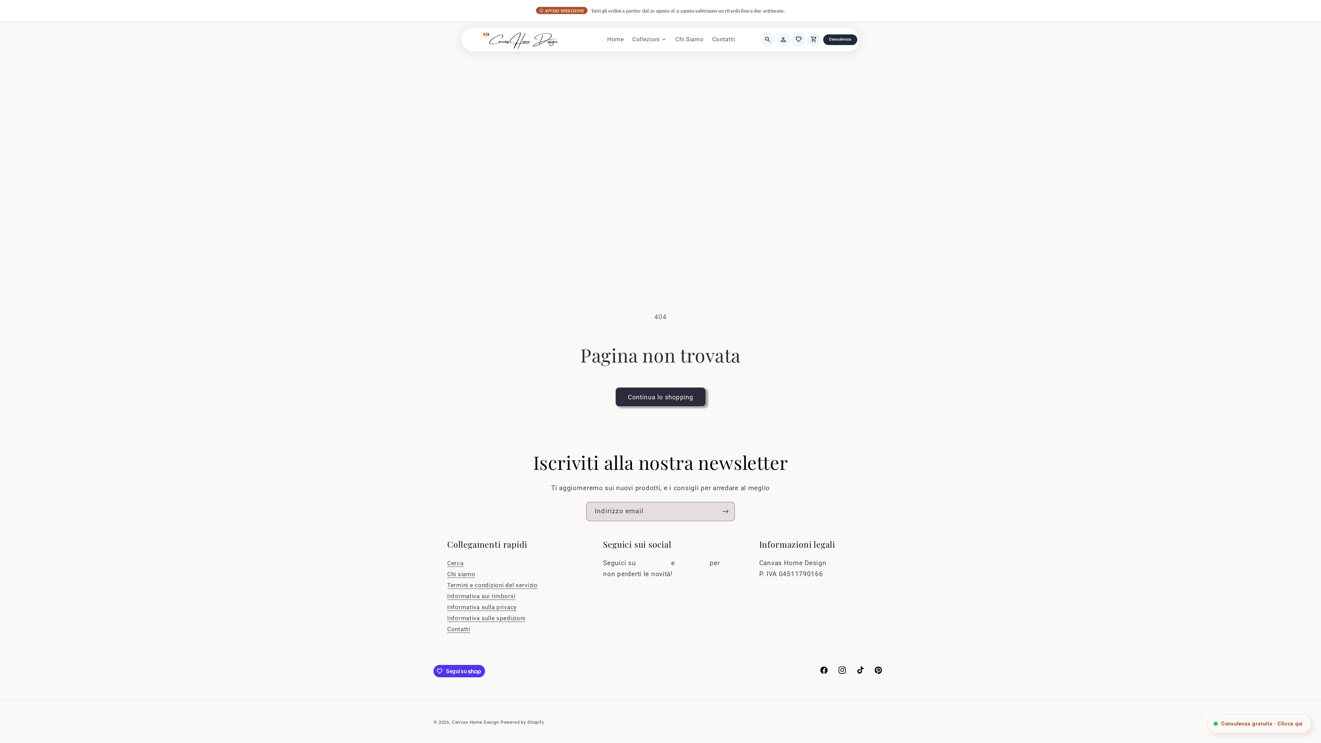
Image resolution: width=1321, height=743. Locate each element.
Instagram (654, 563)
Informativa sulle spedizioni (486, 618)
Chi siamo (461, 574)
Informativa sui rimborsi (481, 596)
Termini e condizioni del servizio (492, 585)
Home (615, 39)
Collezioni (649, 39)
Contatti (723, 39)
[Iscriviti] (725, 511)
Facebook (693, 563)
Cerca (455, 563)
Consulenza (840, 39)
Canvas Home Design (475, 722)
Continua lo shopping (661, 397)
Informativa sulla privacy (482, 607)
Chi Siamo (689, 39)
